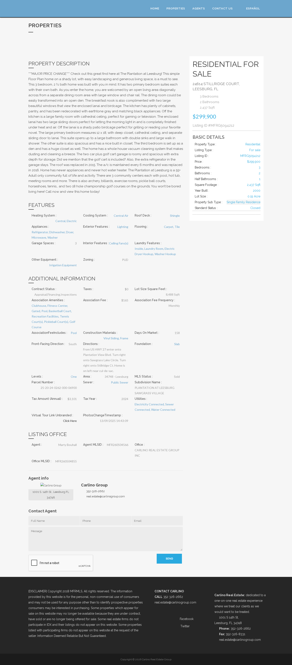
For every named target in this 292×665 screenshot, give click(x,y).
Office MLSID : (41, 461)
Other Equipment (44, 259)
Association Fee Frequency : (155, 300)
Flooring (140, 226)
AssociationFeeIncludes (49, 332)
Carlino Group (94, 485)
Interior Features (95, 243)
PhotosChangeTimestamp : (102, 415)
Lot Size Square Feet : (151, 289)
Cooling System (94, 215)
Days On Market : (147, 332)
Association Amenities (47, 300)
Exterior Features (95, 226)
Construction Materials (99, 332)
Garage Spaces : (43, 243)
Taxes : (88, 289)
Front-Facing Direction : (48, 344)
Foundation (143, 344)
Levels (36, 376)
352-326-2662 (95, 491)
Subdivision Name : (148, 382)
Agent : (37, 444)
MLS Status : (144, 376)
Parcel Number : (43, 382)
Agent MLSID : (93, 444)
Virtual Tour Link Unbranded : (52, 415)
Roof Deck (142, 215)
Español (253, 8)
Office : (140, 444)
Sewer (88, 382)
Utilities (140, 398)
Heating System (43, 215)
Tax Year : (90, 398)
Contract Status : (44, 289)
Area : (87, 376)
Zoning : (89, 259)
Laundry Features (147, 243)
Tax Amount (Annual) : (47, 398)
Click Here (70, 421)
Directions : (91, 344)
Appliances (39, 226)
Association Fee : (95, 300)
